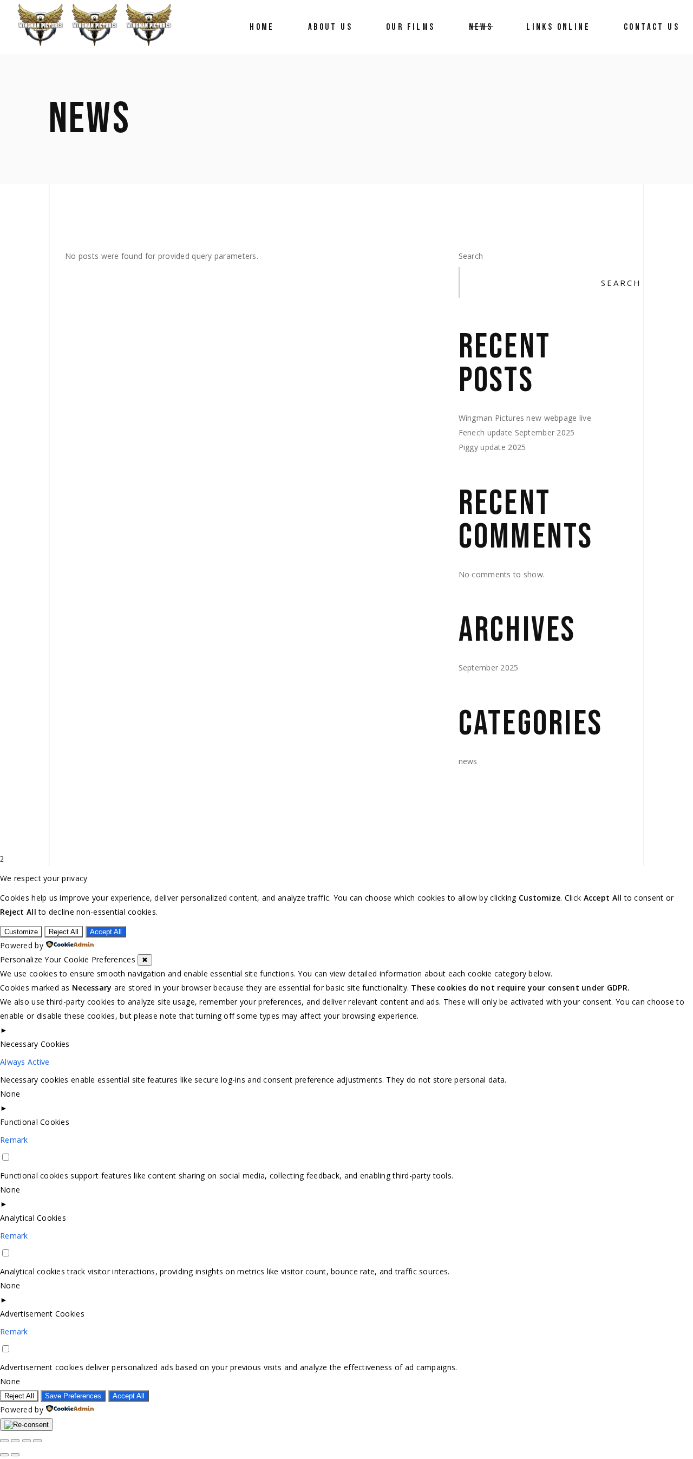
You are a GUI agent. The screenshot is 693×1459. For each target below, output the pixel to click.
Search (471, 256)
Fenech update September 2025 (517, 432)
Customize (21, 932)
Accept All (106, 932)
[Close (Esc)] (37, 1440)
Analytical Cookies (33, 1218)
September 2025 (489, 667)
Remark (14, 1140)
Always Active (25, 1062)
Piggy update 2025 (492, 447)
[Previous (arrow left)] (4, 1454)
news (468, 761)
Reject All (64, 932)
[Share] (26, 1440)
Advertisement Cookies (42, 1313)
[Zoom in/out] (4, 1440)
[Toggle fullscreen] (15, 1440)
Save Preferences (73, 1396)
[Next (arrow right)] (15, 1454)
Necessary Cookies (35, 1044)
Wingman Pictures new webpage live (525, 418)
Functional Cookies (34, 1122)
